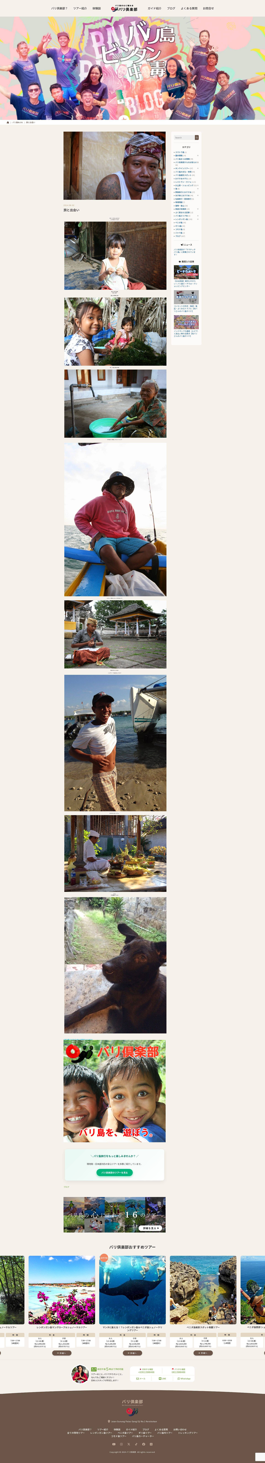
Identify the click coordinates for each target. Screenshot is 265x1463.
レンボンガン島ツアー (101, 1432)
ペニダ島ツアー (125, 1432)
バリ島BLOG (17, 122)
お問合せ (208, 8)
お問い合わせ (180, 1429)
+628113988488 (146, 1372)
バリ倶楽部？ (59, 8)
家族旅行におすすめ (183, 192)
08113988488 (178, 1372)
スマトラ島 (179, 152)
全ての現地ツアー (76, 1432)
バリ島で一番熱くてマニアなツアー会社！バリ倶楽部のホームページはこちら (77, 1039)
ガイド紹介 (154, 8)
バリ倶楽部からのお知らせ (186, 162)
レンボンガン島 (181, 219)
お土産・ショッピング (184, 185)
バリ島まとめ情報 (182, 159)
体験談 (96, 8)
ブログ (171, 8)
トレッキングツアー (188, 1432)
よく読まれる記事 (182, 212)
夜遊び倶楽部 (180, 209)
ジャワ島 (178, 232)
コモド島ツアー (118, 1436)
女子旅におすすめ (182, 195)
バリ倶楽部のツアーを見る (114, 1172)
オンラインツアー (182, 168)
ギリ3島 (178, 226)
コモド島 (178, 229)
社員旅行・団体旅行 (183, 199)
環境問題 (178, 202)
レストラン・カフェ (183, 182)
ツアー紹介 (80, 8)
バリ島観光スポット (183, 175)
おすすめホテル (181, 178)
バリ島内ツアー (165, 1432)
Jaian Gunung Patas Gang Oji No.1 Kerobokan (134, 1421)
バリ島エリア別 (181, 215)
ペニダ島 (178, 222)
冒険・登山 (179, 205)
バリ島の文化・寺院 (183, 171)
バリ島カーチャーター (143, 1436)
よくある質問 (189, 8)
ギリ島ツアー (145, 1432)
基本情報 (178, 155)
